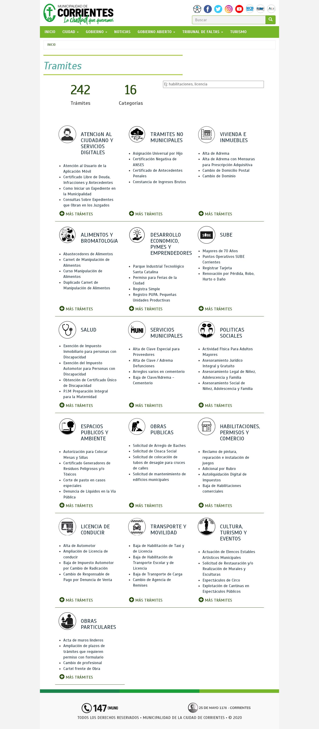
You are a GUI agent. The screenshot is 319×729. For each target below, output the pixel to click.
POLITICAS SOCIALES (232, 332)
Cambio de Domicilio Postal (225, 170)
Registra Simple (146, 289)
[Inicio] (80, 13)
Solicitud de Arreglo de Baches (159, 445)
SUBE (226, 234)
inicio (50, 31)
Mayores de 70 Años (220, 251)
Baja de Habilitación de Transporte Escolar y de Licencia (153, 563)
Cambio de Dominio (219, 176)
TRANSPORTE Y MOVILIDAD (168, 529)
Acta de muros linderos (83, 640)
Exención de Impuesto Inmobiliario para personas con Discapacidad (89, 351)
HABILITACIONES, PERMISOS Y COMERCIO (240, 432)
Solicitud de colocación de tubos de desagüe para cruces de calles (159, 463)
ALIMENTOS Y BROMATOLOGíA (99, 237)
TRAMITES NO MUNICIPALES (166, 137)
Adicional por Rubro (219, 468)
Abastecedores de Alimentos (88, 254)
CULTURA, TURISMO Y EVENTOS (233, 532)
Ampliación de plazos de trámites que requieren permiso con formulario (84, 651)
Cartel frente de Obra (81, 668)
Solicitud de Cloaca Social (155, 451)
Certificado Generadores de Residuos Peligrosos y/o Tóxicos (86, 469)
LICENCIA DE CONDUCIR (95, 529)
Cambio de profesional (82, 662)
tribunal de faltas (201, 31)
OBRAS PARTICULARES (98, 624)
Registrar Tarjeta (217, 268)
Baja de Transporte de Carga (157, 574)
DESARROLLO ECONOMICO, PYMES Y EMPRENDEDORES (171, 244)
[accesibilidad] (197, 9)
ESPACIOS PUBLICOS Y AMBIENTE (94, 432)
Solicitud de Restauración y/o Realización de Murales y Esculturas (227, 569)
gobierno (95, 31)
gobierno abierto (155, 31)
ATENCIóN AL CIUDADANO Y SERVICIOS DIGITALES (97, 143)
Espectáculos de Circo (221, 580)
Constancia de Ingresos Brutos (159, 181)
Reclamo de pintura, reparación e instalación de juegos (225, 457)
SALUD (88, 329)
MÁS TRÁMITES (78, 214)
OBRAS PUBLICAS (162, 429)
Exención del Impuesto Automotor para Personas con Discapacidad (89, 369)
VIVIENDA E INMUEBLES (234, 137)
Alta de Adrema (215, 153)
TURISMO (238, 31)
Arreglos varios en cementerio (159, 371)
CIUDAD (69, 31)
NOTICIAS (122, 31)
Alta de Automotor (79, 545)
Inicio (51, 45)
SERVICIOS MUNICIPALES (166, 332)
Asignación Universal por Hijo (158, 153)
